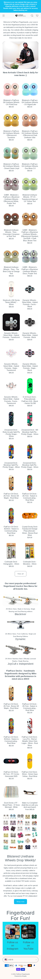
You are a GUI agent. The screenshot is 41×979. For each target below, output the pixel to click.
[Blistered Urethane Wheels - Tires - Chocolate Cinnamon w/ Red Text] (11, 219)
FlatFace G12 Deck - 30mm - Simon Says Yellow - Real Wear (30, 774)
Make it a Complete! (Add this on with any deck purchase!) (30, 805)
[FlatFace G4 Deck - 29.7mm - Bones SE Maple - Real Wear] (11, 482)
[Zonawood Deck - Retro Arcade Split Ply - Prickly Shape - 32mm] (11, 419)
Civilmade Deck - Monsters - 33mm (29, 563)
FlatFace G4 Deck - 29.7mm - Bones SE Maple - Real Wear (11, 496)
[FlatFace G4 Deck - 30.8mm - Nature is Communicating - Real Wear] (11, 515)
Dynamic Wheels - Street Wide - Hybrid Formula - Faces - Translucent (11, 400)
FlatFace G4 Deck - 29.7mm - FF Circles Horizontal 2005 (11, 774)
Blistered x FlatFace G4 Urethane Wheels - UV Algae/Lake (30, 102)
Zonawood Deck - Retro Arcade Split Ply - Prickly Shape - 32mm (11, 433)
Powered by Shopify (20, 976)
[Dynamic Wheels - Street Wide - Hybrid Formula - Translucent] (11, 322)
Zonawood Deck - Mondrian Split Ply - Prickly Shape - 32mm (29, 465)
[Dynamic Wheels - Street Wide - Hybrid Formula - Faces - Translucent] (11, 386)
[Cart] (37, 15)
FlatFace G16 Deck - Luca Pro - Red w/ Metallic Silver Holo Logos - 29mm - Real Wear (30, 741)
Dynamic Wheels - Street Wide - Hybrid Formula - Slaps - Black (30, 367)
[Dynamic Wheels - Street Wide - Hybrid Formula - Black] (29, 322)
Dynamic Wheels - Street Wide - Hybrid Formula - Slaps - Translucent (11, 367)
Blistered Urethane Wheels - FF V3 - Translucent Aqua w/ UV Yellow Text (30, 198)
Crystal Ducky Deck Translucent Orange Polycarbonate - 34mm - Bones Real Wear (30, 531)
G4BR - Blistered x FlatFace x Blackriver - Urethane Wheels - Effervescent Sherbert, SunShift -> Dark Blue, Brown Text (29, 235)
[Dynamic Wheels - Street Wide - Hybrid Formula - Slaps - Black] (29, 353)
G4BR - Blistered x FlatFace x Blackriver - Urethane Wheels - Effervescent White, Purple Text (11, 199)
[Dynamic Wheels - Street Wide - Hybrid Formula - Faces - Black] (29, 289)
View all (20, 574)
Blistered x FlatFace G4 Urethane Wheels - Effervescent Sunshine (11, 134)
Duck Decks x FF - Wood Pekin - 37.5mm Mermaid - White (11, 805)
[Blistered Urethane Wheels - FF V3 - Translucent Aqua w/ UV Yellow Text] (29, 184)
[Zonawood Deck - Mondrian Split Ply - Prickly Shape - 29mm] (11, 452)
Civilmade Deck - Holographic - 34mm (11, 563)
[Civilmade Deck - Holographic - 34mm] (11, 550)
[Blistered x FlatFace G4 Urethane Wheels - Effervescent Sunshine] (11, 120)
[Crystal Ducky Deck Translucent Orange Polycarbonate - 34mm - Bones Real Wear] (29, 515)
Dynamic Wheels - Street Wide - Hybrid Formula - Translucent (11, 335)
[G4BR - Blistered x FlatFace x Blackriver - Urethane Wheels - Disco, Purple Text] (29, 256)
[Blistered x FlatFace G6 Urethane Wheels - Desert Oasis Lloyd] (11, 153)
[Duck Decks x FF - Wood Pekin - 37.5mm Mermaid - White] (11, 792)
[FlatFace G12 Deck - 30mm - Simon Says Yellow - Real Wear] (29, 761)
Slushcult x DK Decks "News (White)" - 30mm (11, 302)
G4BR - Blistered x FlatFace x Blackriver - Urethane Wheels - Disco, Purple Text (30, 270)
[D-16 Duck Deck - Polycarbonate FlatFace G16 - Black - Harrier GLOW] (29, 386)
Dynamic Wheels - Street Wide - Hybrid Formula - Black (30, 335)
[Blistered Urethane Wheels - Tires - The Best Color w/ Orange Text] (11, 256)
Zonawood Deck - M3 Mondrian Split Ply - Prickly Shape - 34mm (29, 432)
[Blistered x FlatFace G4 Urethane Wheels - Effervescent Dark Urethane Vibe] (29, 120)
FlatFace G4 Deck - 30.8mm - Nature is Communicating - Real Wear (11, 530)
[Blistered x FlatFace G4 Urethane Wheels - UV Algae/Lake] (29, 89)
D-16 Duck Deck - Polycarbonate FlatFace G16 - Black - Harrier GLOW (30, 400)
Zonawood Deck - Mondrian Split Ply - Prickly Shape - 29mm (11, 465)
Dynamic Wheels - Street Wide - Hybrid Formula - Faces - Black (30, 303)
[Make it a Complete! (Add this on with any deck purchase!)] (29, 792)
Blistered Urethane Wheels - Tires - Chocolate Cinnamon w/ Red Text (11, 233)
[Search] (32, 15)
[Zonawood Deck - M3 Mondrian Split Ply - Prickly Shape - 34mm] (29, 419)
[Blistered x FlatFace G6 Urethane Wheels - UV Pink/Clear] (11, 89)
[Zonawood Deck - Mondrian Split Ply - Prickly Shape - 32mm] (29, 452)
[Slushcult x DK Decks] (11, 289)
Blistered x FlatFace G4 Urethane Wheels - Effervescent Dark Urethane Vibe (30, 134)
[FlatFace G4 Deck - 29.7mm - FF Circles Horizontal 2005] (11, 761)
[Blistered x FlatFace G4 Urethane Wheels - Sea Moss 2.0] (29, 153)
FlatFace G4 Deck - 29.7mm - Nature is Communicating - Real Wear (29, 497)
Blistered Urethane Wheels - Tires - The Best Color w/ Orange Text (11, 270)
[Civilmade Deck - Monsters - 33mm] (29, 550)
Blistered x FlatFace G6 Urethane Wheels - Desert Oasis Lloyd (11, 166)
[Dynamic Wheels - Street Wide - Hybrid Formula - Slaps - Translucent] (11, 353)
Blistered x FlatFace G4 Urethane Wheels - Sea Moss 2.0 (30, 166)
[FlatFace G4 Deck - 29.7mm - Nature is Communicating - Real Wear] (29, 482)
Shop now (20, 901)
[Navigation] (3, 15)
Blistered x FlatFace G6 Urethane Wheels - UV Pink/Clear (11, 102)
